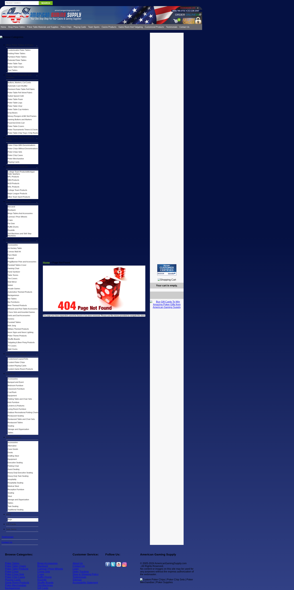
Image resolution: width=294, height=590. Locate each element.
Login (76, 569)
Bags (10, 519)
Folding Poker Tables (16, 53)
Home (3, 27)
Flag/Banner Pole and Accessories (22, 262)
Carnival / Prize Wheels (17, 217)
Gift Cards (11, 524)
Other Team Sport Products (19, 197)
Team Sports (94, 27)
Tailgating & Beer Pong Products (21, 342)
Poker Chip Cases (15, 155)
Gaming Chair (13, 268)
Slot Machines (45, 585)
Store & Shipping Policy (85, 574)
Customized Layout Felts (18, 359)
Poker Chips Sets (15, 152)
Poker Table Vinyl (15, 106)
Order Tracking (81, 571)
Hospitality (12, 479)
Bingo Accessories (47, 563)
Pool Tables (12, 70)
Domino (11, 319)
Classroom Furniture (16, 389)
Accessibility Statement (85, 582)
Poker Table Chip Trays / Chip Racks (23, 133)
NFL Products (13, 177)
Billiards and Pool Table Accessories (23, 309)
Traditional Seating (15, 510)
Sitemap (77, 580)
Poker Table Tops (15, 64)
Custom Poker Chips (16, 362)
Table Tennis (13, 275)
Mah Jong (12, 326)
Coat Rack (12, 392)
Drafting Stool (13, 456)
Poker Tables (12, 563)
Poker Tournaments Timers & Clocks (23, 130)
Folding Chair (13, 466)
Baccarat (11, 207)
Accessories (13, 245)
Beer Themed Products (17, 305)
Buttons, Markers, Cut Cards (19, 82)
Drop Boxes (12, 113)
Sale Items (11, 529)
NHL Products (13, 187)
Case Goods (13, 449)
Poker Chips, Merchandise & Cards (20, 138)
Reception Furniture (16, 489)
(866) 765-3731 (178, 11)
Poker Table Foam (15, 99)
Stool (10, 496)
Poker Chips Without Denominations (23, 149)
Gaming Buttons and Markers (20, 119)
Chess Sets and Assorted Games (21, 312)
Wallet (10, 285)
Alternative (12, 446)
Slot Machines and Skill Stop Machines (19, 235)
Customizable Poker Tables (19, 50)
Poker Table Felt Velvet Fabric (20, 93)
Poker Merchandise (16, 159)
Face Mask (12, 255)
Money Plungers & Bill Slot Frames (22, 116)
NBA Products (13, 180)
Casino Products (109, 27)
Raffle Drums (13, 227)
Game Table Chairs (16, 67)
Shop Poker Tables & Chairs (19, 45)
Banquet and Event (16, 382)
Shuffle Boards (14, 339)
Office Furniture (13, 437)
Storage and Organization (18, 429)
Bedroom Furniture (15, 386)
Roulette (11, 230)
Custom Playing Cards (17, 366)
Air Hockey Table (15, 248)
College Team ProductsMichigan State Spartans (21, 173)
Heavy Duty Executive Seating (20, 473)
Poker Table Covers (16, 126)
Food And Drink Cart (16, 123)
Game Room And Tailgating (131, 27)
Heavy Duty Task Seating (18, 476)
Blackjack (12, 210)
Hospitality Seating (15, 483)
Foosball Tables (14, 322)
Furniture (10, 373)
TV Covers (12, 346)
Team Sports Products (17, 166)
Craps (10, 220)
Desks (10, 452)
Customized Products (154, 27)
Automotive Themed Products (20, 292)
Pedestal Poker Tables (17, 60)
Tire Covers (12, 278)
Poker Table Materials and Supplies (42, 27)
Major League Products (17, 193)
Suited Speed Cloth (16, 96)
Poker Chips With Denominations (21, 145)
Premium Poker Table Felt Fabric (21, 89)
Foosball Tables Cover (17, 265)
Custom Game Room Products (20, 369)
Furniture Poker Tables (17, 57)
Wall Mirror (12, 282)
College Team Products (17, 190)
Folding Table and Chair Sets (20, 399)
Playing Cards (80, 27)
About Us (78, 563)
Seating (11, 426)
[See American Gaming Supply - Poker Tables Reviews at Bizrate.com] (166, 269)
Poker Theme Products (17, 336)
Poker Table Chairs (15, 566)
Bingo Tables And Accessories (20, 213)
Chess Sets (43, 571)
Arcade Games (14, 289)
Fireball (11, 258)
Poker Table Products (16, 569)
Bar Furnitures (13, 302)
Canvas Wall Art (14, 252)
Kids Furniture (13, 402)
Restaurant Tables (15, 423)
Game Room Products (17, 582)
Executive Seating (15, 463)
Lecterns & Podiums (16, 406)
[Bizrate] (179, 276)
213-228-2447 (193, 11)
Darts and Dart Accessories (19, 315)
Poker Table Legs (15, 103)
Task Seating (13, 506)
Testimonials (171, 27)
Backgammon (13, 295)
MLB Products (13, 183)
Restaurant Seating (16, 416)
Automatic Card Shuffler (17, 86)
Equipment (12, 396)
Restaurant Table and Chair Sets (21, 419)
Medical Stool (13, 486)
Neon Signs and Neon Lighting (20, 332)
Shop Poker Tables (16, 27)
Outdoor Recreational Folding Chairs (23, 412)
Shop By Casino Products (18, 201)
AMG (8, 514)
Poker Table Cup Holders (18, 109)
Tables (10, 433)
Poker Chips (66, 27)
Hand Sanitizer (14, 272)
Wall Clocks (12, 349)
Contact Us (184, 27)
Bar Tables (12, 299)
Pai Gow (11, 223)
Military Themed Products (18, 329)
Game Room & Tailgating (18, 240)
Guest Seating (13, 469)
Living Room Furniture (17, 409)
